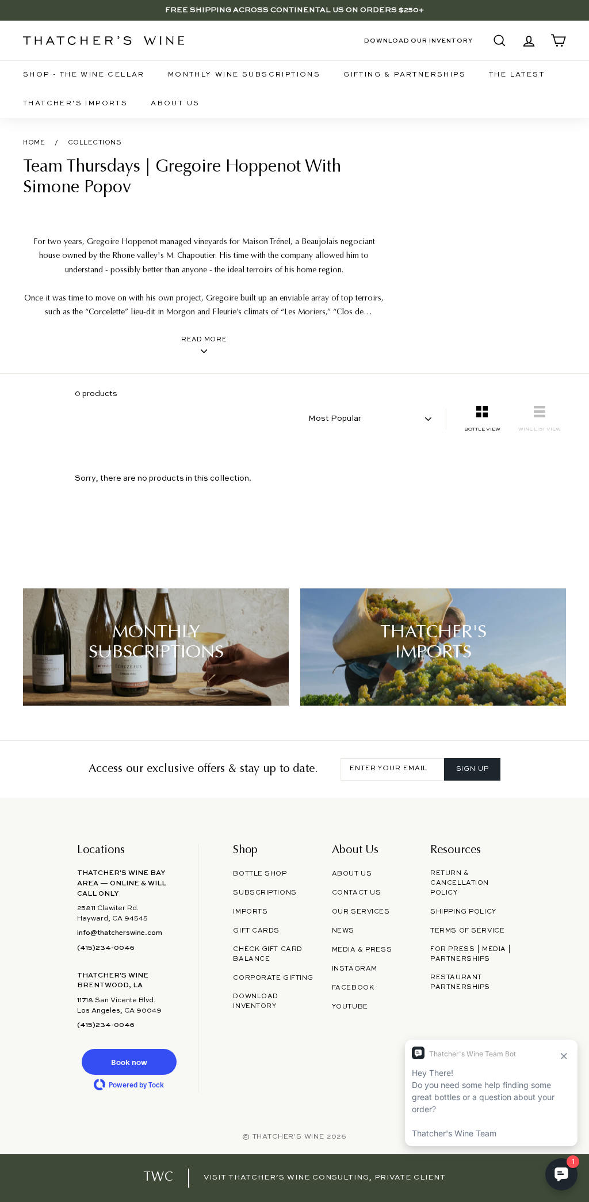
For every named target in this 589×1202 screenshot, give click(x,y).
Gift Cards (256, 930)
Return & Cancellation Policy (459, 883)
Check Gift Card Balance (267, 954)
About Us (175, 103)
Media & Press (362, 949)
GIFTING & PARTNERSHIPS (404, 74)
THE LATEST (517, 74)
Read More (204, 339)
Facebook (353, 987)
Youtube (350, 1006)
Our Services (361, 911)
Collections (95, 142)
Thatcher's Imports (75, 103)
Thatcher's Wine (288, 1136)
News (343, 930)
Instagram (354, 968)
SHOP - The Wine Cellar (84, 74)
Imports (250, 911)
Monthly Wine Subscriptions (244, 74)
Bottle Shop (259, 873)
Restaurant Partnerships (460, 982)
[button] (129, 1062)
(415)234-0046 (106, 948)
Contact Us (356, 892)
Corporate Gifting (273, 978)
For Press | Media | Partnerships (470, 954)
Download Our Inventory (418, 41)
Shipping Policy (463, 911)
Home (34, 142)
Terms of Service (467, 930)
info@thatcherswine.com (119, 933)
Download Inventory (255, 1001)
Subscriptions (264, 892)
